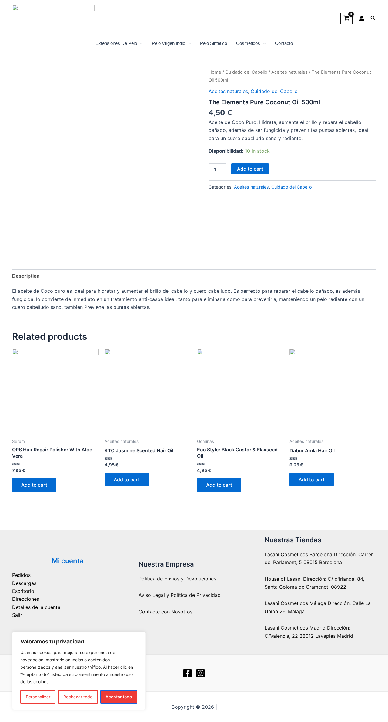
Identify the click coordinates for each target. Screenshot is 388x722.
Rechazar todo (77, 696)
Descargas (24, 583)
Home (215, 72)
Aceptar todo (118, 696)
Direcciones (25, 599)
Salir (17, 615)
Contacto (284, 43)
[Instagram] (200, 673)
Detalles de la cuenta (36, 607)
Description (26, 276)
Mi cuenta (67, 561)
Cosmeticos (248, 43)
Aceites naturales (289, 72)
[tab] (26, 275)
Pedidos (21, 575)
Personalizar (38, 696)
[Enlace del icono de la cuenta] (361, 18)
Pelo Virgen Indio (168, 43)
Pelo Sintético (213, 43)
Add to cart (250, 169)
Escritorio (23, 591)
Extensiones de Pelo (116, 43)
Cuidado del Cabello (246, 72)
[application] (140, 43)
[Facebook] (187, 673)
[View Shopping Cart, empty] (346, 18)
